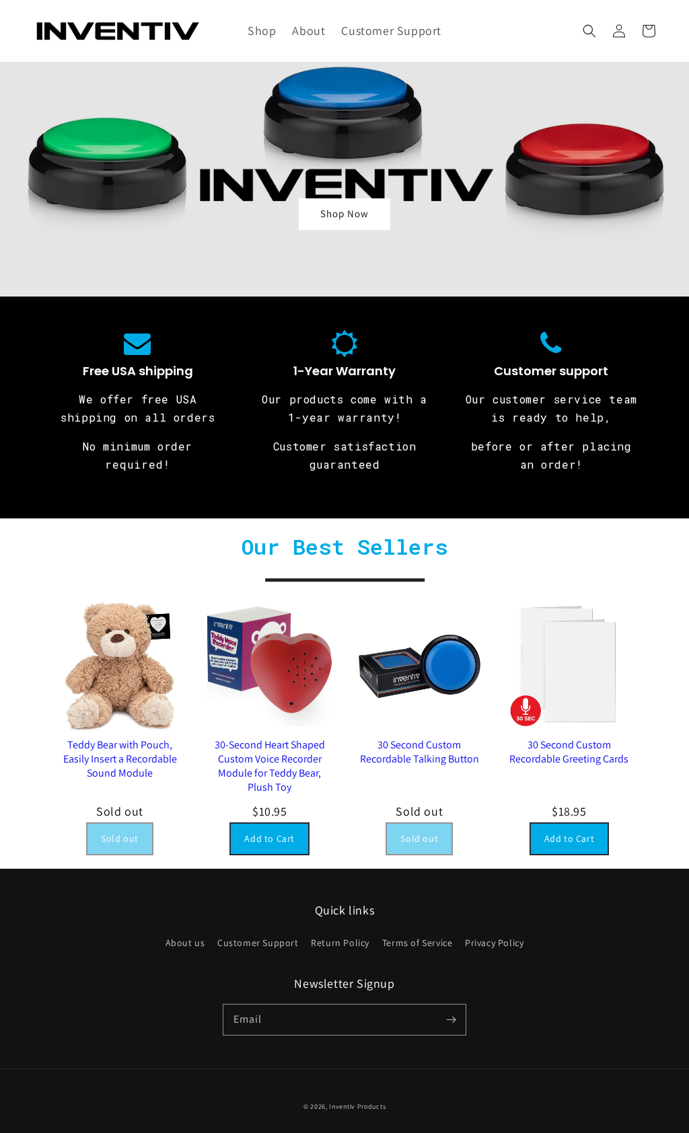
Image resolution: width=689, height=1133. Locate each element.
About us (185, 943)
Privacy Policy (494, 943)
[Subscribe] (451, 1019)
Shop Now (344, 213)
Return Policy (340, 943)
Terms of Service (417, 943)
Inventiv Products (357, 1106)
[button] (589, 31)
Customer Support (258, 943)
